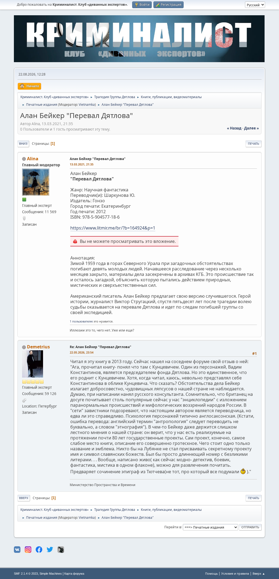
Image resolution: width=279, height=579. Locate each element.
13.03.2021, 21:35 (81, 164)
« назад (234, 128)
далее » (251, 128)
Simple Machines (51, 573)
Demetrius (38, 347)
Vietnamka (87, 104)
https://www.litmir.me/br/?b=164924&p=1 (112, 228)
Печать (253, 143)
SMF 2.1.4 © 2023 (26, 573)
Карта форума (74, 573)
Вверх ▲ (259, 573)
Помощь (211, 573)
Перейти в (172, 526)
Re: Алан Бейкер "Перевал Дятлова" (100, 347)
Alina (32, 159)
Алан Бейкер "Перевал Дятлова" (98, 158)
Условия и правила (235, 573)
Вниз (23, 143)
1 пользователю (81, 321)
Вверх (23, 498)
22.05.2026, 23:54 (81, 352)
